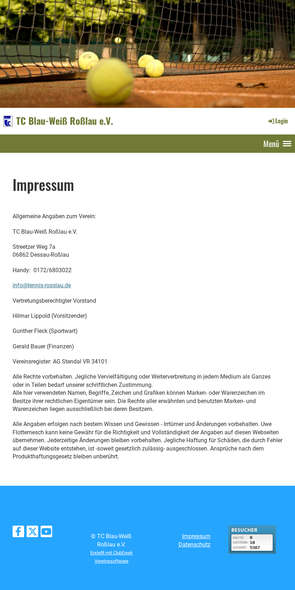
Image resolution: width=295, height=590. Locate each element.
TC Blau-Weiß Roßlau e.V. (64, 120)
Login (281, 120)
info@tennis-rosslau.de (42, 285)
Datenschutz (194, 544)
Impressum (196, 536)
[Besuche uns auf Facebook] (18, 533)
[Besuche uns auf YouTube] (46, 533)
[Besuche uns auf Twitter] (32, 533)
